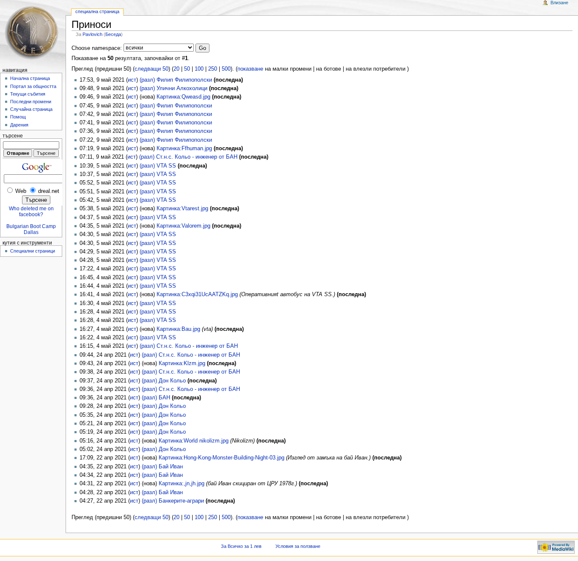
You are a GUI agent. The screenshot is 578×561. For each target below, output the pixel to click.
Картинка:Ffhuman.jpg (184, 148)
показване (250, 69)
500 (226, 69)
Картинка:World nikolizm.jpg (193, 441)
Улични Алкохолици (182, 88)
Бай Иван (171, 467)
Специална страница (97, 11)
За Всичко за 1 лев (241, 546)
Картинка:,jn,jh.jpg (181, 484)
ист (132, 80)
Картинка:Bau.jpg (178, 329)
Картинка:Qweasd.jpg (183, 97)
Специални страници (32, 250)
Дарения (19, 124)
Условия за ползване (297, 546)
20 (176, 69)
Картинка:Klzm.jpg (182, 363)
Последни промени (30, 101)
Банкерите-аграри (181, 501)
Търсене (13, 135)
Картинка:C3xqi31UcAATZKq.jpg (197, 294)
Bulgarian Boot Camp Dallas (31, 229)
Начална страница (30, 78)
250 (212, 69)
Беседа (113, 34)
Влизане (559, 2)
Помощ (18, 116)
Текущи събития (27, 93)
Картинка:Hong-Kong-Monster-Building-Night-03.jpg (221, 458)
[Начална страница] (33, 33)
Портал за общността (33, 86)
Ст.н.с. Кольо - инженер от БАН (196, 157)
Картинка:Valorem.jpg (183, 226)
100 (199, 69)
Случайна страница (31, 109)
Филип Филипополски (184, 80)
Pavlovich (92, 34)
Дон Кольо (172, 381)
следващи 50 (151, 69)
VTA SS (166, 166)
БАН (164, 398)
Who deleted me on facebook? (31, 211)
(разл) (147, 80)
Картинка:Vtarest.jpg (182, 209)
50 (187, 69)
